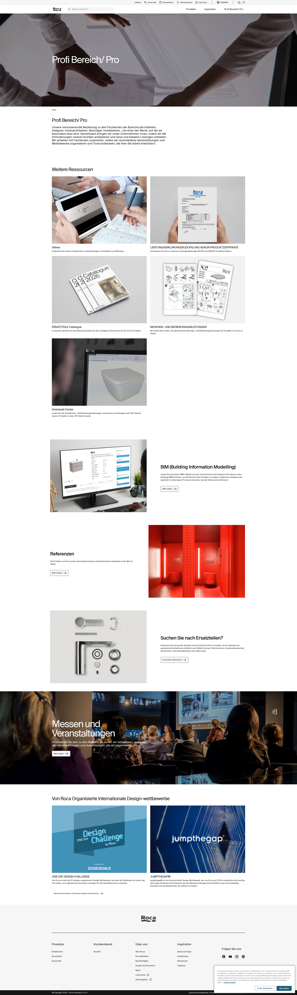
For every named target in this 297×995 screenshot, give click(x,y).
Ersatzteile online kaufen (172, 660)
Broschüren (57, 956)
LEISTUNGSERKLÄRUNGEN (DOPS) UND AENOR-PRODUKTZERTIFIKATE (194, 247)
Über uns (141, 944)
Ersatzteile (56, 961)
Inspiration (210, 9)
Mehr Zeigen (57, 573)
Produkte (191, 9)
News (138, 970)
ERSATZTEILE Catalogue (67, 326)
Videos (56, 247)
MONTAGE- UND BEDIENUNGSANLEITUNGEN (178, 326)
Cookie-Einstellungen (265, 988)
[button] (69, 9)
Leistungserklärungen (188, 251)
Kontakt (97, 952)
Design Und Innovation (145, 966)
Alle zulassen (284, 988)
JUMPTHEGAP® (160, 876)
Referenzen (182, 961)
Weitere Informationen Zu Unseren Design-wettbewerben (76, 893)
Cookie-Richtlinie (230, 982)
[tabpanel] (148, 60)
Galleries (181, 966)
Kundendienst (103, 944)
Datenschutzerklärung (198, 993)
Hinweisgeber (142, 979)
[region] (254, 979)
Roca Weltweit (142, 956)
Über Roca (140, 952)
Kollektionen (57, 952)
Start (54, 110)
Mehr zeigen (167, 489)
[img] (99, 210)
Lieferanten (141, 975)
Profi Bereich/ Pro (233, 9)
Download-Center (62, 409)
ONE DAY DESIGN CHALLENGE (71, 876)
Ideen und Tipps (184, 952)
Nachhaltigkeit (142, 961)
